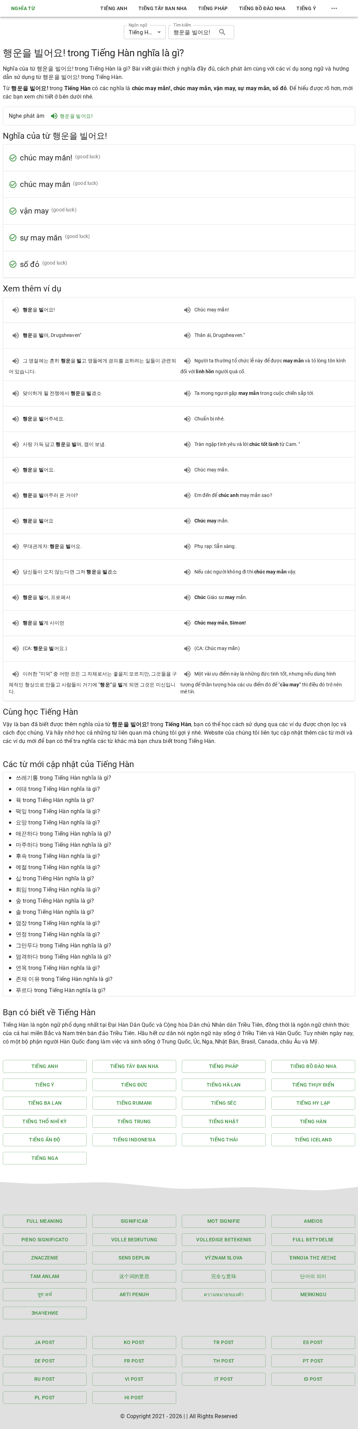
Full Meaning (45, 1221)
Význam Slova (224, 1258)
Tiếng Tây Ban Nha (162, 8)
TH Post (224, 1361)
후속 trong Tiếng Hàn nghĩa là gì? (58, 856)
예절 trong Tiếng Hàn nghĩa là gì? (58, 867)
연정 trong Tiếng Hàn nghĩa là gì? (58, 934)
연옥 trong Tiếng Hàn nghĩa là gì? (58, 968)
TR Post (223, 1342)
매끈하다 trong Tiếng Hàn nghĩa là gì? (63, 833)
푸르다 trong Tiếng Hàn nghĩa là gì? (61, 990)
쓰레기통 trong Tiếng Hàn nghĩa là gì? (63, 777)
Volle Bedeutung (134, 1239)
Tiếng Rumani (134, 1103)
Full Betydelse (313, 1239)
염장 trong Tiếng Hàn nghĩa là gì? (58, 923)
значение (44, 1313)
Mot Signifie (223, 1221)
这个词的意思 (134, 1276)
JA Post (45, 1342)
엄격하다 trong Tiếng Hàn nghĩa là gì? (63, 956)
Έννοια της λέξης (313, 1258)
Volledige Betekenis (223, 1239)
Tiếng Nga (44, 1158)
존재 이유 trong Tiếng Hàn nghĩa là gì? (64, 979)
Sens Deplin (134, 1258)
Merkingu (313, 1294)
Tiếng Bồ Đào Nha (262, 8)
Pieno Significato (45, 1239)
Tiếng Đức (134, 1085)
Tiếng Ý (306, 8)
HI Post (134, 1397)
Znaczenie (44, 1258)
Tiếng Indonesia (134, 1139)
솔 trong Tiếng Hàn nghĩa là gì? (55, 912)
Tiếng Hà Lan (224, 1085)
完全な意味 (223, 1276)
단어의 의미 (313, 1276)
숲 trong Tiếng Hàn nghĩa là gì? (55, 900)
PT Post (313, 1361)
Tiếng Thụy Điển (313, 1085)
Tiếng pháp (213, 8)
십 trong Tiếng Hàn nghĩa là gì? (55, 878)
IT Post (224, 1379)
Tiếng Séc (224, 1103)
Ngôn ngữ (138, 25)
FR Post (134, 1361)
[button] (179, 778)
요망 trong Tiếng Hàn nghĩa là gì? (58, 822)
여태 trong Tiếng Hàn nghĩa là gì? (58, 789)
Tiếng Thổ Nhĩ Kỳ (44, 1121)
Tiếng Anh (113, 8)
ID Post (313, 1379)
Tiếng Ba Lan (45, 1103)
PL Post (45, 1397)
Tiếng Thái (224, 1139)
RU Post (44, 1379)
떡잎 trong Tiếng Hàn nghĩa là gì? (58, 811)
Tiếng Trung (134, 1121)
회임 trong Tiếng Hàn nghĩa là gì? (58, 889)
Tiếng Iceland (313, 1139)
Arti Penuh (134, 1294)
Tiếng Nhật (224, 1121)
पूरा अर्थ (45, 1294)
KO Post (134, 1342)
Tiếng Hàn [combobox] (142, 32)
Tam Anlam (44, 1276)
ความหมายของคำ (224, 1294)
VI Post (134, 1379)
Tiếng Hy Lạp (313, 1103)
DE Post (45, 1361)
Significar (134, 1221)
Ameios (313, 1221)
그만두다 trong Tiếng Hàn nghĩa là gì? (63, 945)
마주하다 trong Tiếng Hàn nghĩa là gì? (63, 845)
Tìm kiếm (182, 25)
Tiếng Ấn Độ (44, 1139)
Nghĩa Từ (23, 8)
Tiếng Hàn (313, 1121)
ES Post (313, 1342)
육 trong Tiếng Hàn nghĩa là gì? (55, 800)
